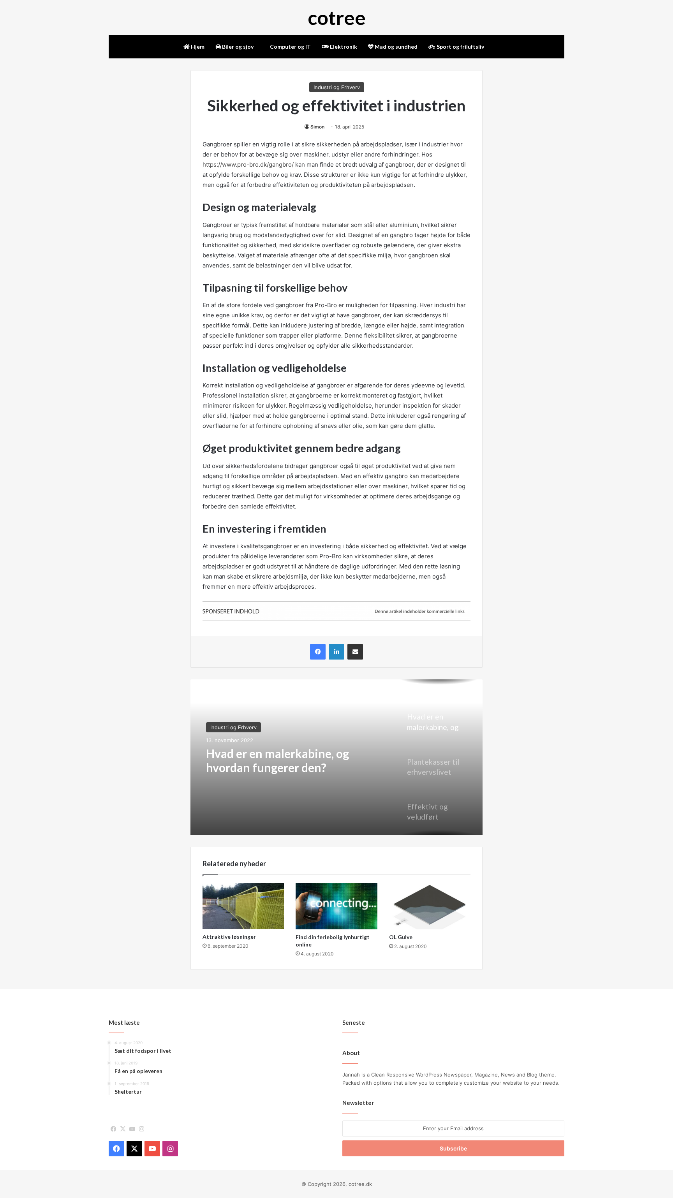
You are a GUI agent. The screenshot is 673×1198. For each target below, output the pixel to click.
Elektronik (343, 46)
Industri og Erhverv (337, 87)
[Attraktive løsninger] (243, 906)
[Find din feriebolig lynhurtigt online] (336, 906)
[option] (336, 757)
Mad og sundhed (395, 46)
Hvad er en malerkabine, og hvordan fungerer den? (277, 760)
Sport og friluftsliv (459, 46)
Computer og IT (290, 46)
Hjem (197, 46)
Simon (317, 127)
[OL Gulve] (429, 906)
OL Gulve (400, 937)
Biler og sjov (237, 46)
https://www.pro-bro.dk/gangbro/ (248, 164)
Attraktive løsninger (229, 936)
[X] (122, 1129)
